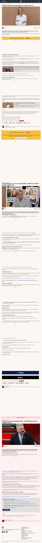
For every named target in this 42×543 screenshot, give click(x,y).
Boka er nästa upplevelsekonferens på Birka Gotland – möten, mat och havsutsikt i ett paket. (16, 496)
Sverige (25, 122)
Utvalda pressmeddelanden (25, 528)
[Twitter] (4, 532)
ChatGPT (6, 122)
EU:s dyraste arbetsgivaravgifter (10, 280)
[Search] (38, 1)
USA (28, 122)
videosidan (6, 214)
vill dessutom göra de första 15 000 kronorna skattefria (27, 280)
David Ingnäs (7, 125)
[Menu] (39, 1)
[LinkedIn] (7, 532)
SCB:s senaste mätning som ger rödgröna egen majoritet (28, 234)
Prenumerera (21, 120)
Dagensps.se (3, 419)
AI (2, 122)
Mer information (6, 509)
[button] (21, 372)
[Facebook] (2, 532)
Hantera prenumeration (24, 527)
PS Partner (8, 419)
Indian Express (11, 59)
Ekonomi (10, 122)
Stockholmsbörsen (19, 122)
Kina (14, 122)
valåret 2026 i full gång (19, 351)
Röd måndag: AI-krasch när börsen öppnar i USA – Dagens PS (11, 117)
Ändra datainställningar (24, 538)
